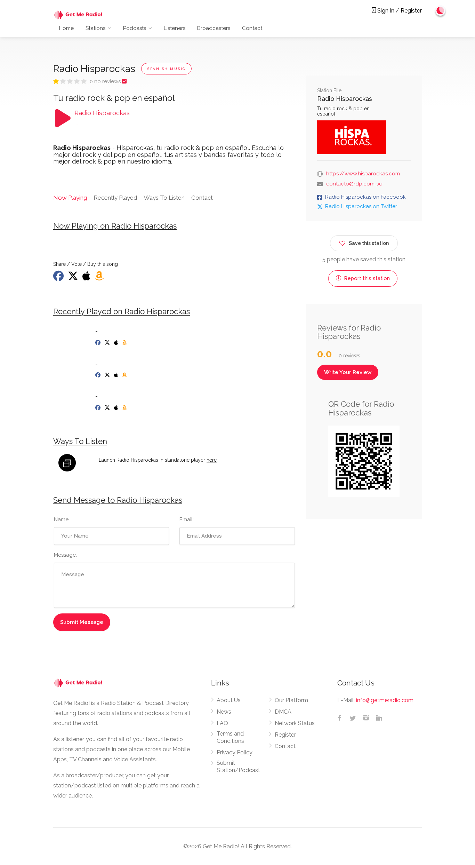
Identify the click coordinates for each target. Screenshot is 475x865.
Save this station (369, 243)
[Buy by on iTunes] (87, 278)
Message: (65, 555)
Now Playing (70, 197)
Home (66, 28)
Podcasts (134, 28)
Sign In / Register (399, 10)
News (224, 711)
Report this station (366, 278)
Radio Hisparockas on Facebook (365, 197)
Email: (186, 519)
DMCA (283, 711)
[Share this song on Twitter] (74, 278)
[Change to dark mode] (440, 10)
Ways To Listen (164, 197)
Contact (252, 28)
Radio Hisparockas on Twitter (361, 206)
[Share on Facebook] (59, 278)
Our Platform (291, 700)
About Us (229, 700)
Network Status (295, 723)
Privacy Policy (234, 752)
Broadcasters (213, 28)
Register (285, 734)
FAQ (222, 723)
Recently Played (115, 197)
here (212, 460)
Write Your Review (347, 372)
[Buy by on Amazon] (100, 278)
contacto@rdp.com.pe (354, 184)
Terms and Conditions (230, 737)
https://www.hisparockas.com (363, 173)
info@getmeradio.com (384, 700)
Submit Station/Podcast (238, 766)
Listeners (174, 28)
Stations (95, 28)
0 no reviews (106, 81)
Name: (62, 519)
